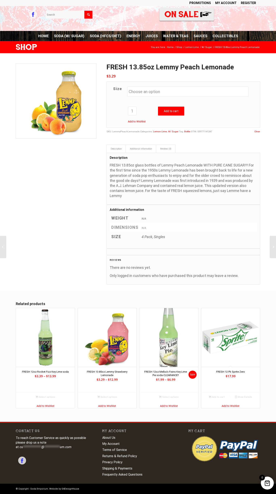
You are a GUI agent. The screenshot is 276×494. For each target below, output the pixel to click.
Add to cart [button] (218, 397)
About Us (108, 438)
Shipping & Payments (117, 468)
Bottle (187, 131)
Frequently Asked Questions (122, 474)
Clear (257, 131)
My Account (111, 444)
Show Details (244, 397)
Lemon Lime (160, 131)
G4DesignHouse (70, 489)
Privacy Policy (112, 462)
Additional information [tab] (141, 148)
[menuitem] (200, 3)
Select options (46, 397)
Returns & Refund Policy (119, 456)
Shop (26, 47)
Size (117, 89)
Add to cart (171, 111)
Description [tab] (116, 148)
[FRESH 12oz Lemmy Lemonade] (3, 247)
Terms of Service (114, 450)
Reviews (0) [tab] (165, 148)
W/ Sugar (173, 131)
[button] (137, 121)
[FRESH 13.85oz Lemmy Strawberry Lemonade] (273, 247)
